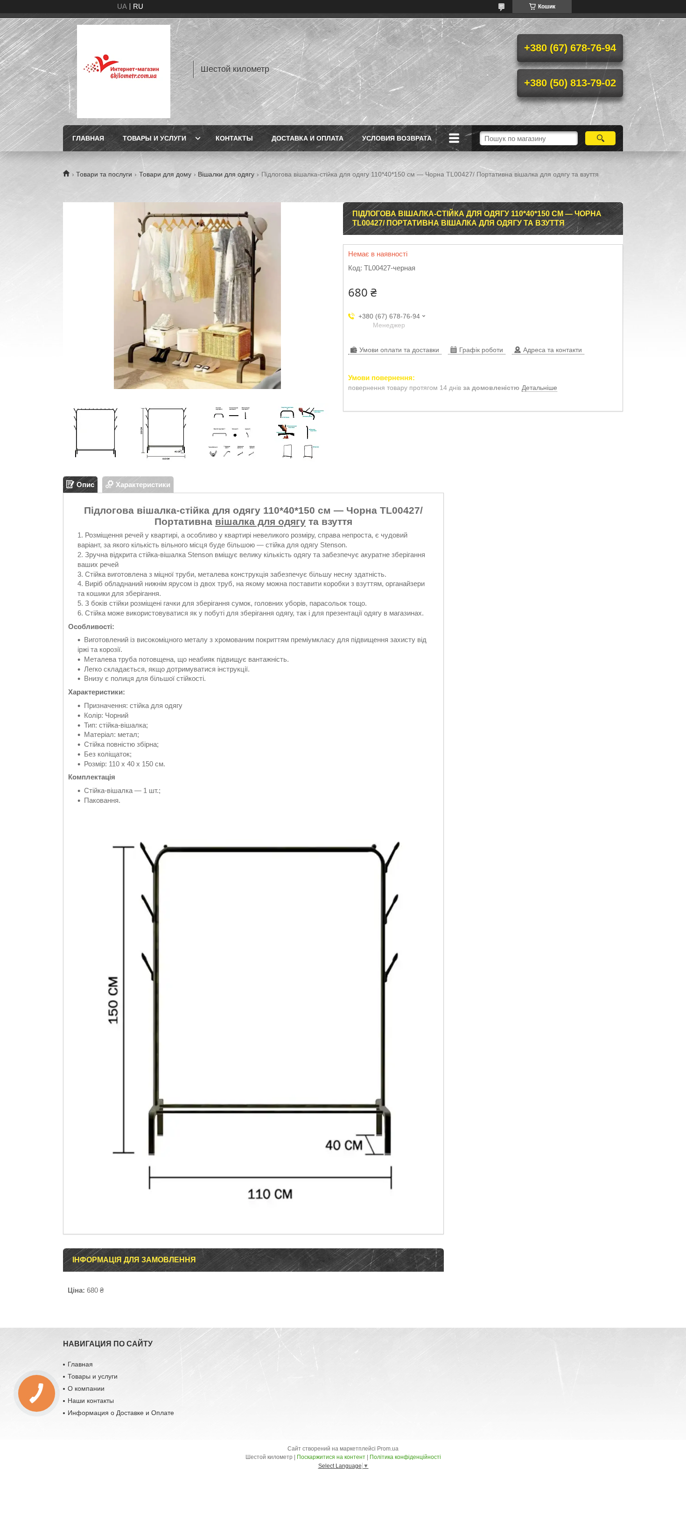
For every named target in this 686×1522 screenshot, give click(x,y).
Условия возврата (397, 138)
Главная (88, 138)
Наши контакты (91, 1400)
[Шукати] (600, 138)
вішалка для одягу (260, 521)
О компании (86, 1388)
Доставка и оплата (307, 138)
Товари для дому (165, 174)
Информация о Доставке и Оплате (121, 1412)
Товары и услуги (154, 138)
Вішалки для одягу (226, 174)
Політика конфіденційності (405, 1457)
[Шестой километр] (123, 69)
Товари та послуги (104, 174)
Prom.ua (388, 1448)
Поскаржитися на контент (331, 1457)
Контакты (234, 138)
